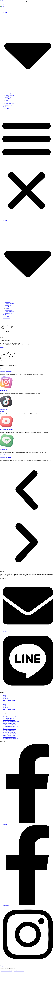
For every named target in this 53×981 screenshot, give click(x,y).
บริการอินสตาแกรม (9, 95)
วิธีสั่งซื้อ (4, 106)
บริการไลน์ (7, 98)
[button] (26, 164)
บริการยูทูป (7, 100)
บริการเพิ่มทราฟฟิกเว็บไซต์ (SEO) (10, 726)
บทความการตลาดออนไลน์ (9, 700)
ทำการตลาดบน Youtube (6, 429)
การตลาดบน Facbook (6, 371)
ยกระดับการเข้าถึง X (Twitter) (9, 724)
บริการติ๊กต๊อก (8, 97)
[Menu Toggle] (26, 1)
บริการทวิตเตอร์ (8, 101)
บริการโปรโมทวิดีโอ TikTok (9, 720)
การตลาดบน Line (4, 449)
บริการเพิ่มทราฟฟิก (9, 103)
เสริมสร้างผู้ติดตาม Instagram (9, 718)
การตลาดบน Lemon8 (5, 457)
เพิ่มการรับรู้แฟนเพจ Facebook (9, 716)
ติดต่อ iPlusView (6, 109)
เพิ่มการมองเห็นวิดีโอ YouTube (9, 723)
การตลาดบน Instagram (6, 390)
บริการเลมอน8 (8, 105)
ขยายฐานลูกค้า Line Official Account (11, 721)
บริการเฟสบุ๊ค (8, 93)
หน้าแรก (4, 10)
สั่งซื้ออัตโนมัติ (6, 108)
